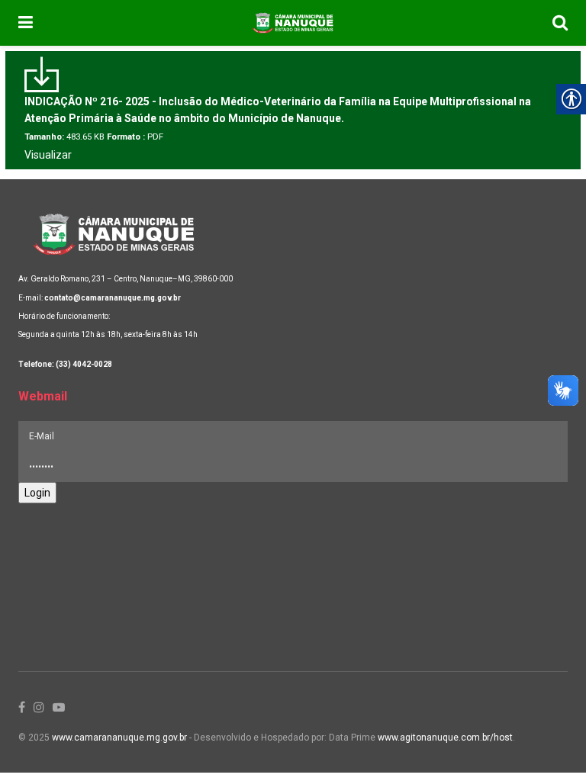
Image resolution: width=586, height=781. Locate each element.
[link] (25, 23)
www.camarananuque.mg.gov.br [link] (119, 737)
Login (37, 493)
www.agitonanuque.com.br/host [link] (445, 737)
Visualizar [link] (48, 155)
